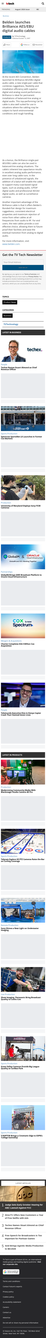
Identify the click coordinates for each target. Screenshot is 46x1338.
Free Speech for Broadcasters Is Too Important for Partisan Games (23, 1237)
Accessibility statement (12, 1302)
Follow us (26, 45)
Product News (10, 302)
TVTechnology (20, 36)
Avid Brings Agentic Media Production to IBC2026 (24, 1247)
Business (6, 16)
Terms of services (30, 274)
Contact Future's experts (12, 1286)
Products (6, 37)
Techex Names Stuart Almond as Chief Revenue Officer (24, 1227)
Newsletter (39, 45)
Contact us (7, 1312)
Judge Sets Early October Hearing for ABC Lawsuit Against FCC (24, 1206)
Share (8, 45)
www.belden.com (11, 244)
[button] (2, 3)
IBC (37, 9)
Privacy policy (8, 1292)
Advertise (6, 1317)
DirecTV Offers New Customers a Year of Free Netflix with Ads (24, 1216)
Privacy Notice (33, 276)
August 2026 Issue (22, 9)
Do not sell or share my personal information (20, 1323)
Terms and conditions (11, 1281)
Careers (6, 1307)
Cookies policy (8, 1297)
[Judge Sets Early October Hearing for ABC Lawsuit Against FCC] (23, 1199)
